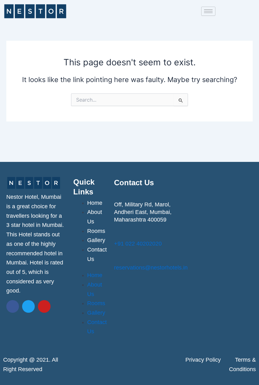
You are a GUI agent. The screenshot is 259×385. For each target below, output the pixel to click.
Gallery (96, 240)
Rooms (96, 231)
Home (94, 203)
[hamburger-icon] (208, 11)
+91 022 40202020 (138, 243)
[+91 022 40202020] (118, 234)
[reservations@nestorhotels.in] (118, 258)
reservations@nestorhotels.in (151, 267)
